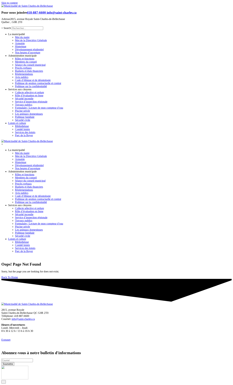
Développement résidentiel (29, 49)
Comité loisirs (22, 129)
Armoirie (20, 43)
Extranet (5, 339)
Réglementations (24, 74)
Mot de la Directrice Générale (31, 40)
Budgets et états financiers (29, 71)
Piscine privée (22, 110)
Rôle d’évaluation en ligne (29, 95)
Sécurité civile (22, 120)
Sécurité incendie (24, 98)
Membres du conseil (26, 61)
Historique (20, 46)
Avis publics (21, 77)
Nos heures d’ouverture (27, 52)
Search (7, 28)
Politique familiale (24, 116)
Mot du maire (22, 37)
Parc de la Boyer (24, 135)
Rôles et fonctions (24, 58)
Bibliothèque (22, 126)
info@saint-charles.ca (62, 12)
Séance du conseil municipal (30, 64)
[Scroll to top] (3, 382)
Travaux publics (23, 104)
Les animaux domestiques (29, 113)
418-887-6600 (37, 12)
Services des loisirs (25, 132)
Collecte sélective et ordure (29, 92)
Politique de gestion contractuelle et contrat (38, 83)
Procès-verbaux (23, 67)
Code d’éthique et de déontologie (33, 80)
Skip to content (9, 2)
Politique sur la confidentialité (31, 86)
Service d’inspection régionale (31, 101)
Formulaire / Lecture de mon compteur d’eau (39, 107)
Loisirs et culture (17, 123)
